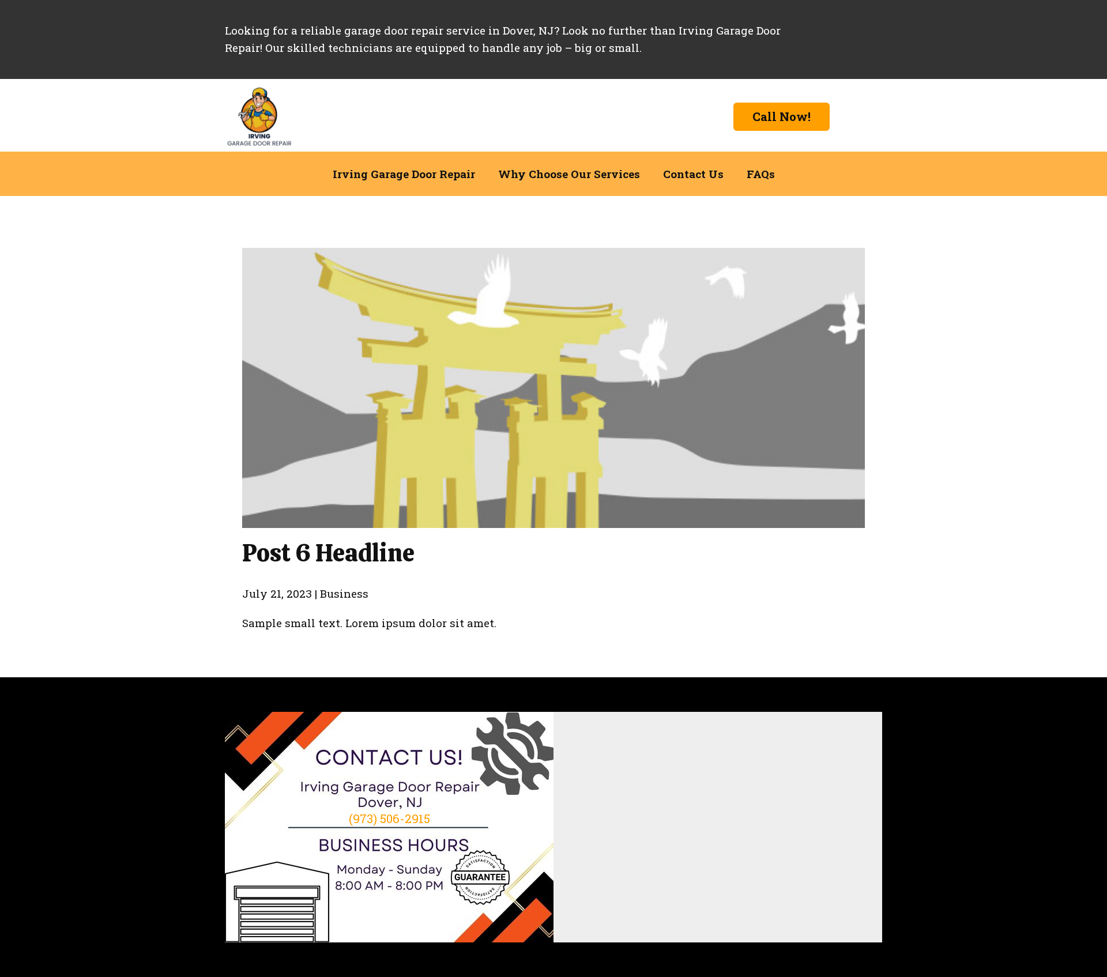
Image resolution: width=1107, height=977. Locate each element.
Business (344, 593)
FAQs (761, 174)
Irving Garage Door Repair (404, 174)
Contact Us (693, 174)
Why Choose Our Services (569, 174)
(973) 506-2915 (389, 818)
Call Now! (781, 116)
